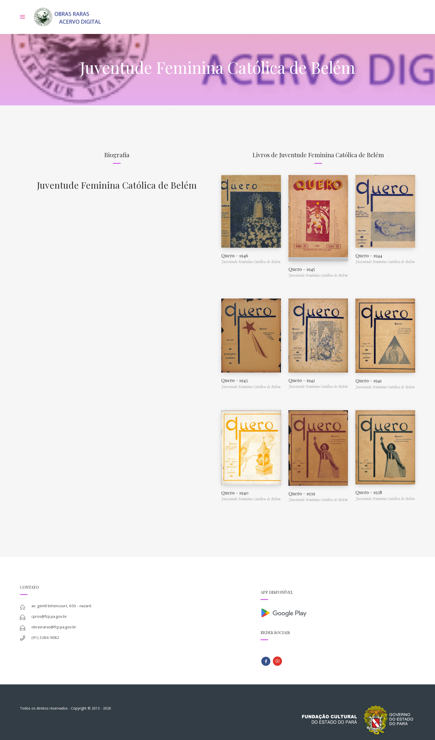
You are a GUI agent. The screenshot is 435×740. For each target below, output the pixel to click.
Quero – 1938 (368, 492)
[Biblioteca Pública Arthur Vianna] (265, 661)
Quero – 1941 (368, 381)
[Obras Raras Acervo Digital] (67, 17)
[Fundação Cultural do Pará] (277, 661)
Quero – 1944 (368, 256)
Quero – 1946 (234, 256)
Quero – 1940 (234, 493)
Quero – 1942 (301, 380)
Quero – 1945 (301, 269)
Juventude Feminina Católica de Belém (117, 185)
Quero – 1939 (301, 493)
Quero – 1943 (234, 380)
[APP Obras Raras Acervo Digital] (338, 612)
